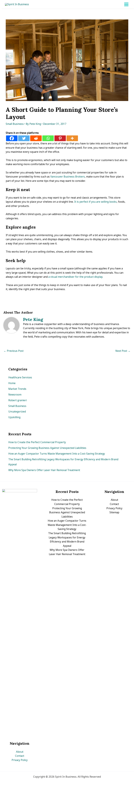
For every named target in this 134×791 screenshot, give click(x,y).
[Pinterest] (60, 138)
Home (12, 383)
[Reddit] (36, 138)
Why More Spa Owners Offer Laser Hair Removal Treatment (44, 470)
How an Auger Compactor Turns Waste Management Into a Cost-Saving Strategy (56, 453)
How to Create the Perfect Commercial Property (37, 442)
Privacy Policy (20, 760)
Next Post (122, 351)
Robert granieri (17, 400)
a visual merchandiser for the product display (75, 277)
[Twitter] (24, 138)
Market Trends (17, 389)
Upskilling (14, 417)
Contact (19, 756)
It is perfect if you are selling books (95, 201)
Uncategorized (17, 411)
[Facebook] (11, 138)
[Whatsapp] (48, 138)
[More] (72, 138)
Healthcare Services (20, 377)
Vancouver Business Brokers (67, 176)
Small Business (15, 124)
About (19, 751)
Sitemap (114, 512)
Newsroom (14, 394)
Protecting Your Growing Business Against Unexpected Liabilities (47, 448)
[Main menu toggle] (126, 4)
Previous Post (14, 351)
